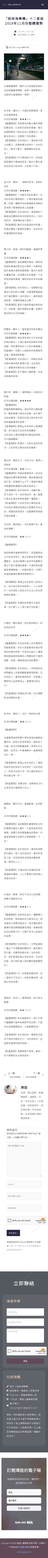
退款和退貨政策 (24, 1552)
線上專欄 (30, 34)
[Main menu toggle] (42, 4)
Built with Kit (24, 1522)
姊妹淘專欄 (22, 34)
